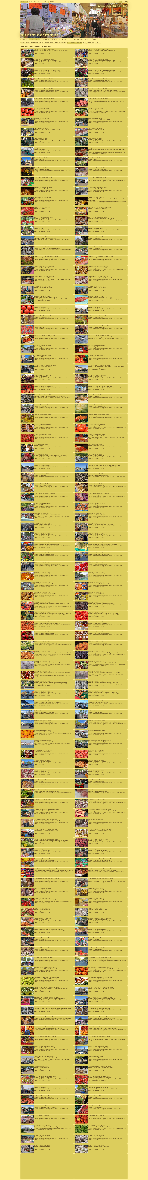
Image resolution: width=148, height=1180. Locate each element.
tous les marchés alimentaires (39, 34)
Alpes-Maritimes (60, 42)
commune (24, 39)
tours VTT (53, 2)
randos (40, 2)
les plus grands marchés (82, 39)
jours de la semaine (48, 39)
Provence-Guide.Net (111, 6)
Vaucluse (90, 42)
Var (84, 42)
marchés (24, 2)
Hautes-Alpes (47, 42)
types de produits (64, 39)
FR (121, 2)
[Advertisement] (47, 1166)
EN (126, 2)
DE (123, 2)
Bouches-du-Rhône (74, 42)
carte (95, 39)
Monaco (98, 42)
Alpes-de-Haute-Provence (31, 42)
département (34, 39)
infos (117, 2)
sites (46, 2)
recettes (32, 2)
